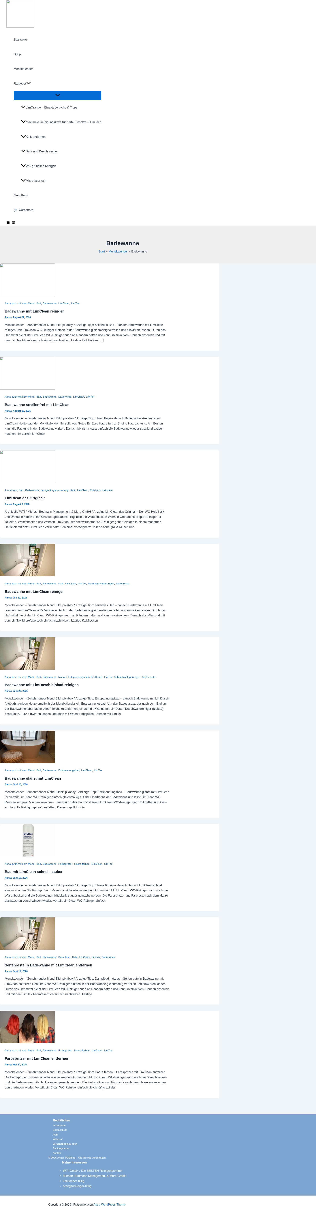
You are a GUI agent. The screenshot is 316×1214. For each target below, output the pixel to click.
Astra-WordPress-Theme (109, 1204)
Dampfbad (64, 957)
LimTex (75, 303)
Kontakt (54, 1152)
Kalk (72, 490)
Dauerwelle (64, 396)
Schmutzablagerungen (101, 583)
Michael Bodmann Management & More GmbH (94, 1176)
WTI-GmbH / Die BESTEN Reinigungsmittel (92, 1170)
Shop (17, 54)
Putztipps (95, 490)
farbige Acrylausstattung (55, 490)
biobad (62, 677)
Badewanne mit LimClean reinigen (35, 311)
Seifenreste (122, 583)
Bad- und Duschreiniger (42, 151)
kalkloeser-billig (73, 1181)
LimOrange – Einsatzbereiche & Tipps (51, 107)
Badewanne (50, 303)
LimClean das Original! (25, 498)
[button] (28, 83)
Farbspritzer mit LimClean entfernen (36, 1058)
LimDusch (96, 677)
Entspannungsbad (78, 677)
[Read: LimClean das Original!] (27, 482)
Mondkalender (23, 69)
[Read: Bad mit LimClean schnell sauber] (27, 855)
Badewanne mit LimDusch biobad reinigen (42, 685)
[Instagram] (13, 223)
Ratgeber (20, 83)
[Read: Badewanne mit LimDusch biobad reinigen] (27, 668)
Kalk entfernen (36, 137)
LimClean (63, 303)
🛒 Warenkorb (23, 210)
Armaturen (11, 490)
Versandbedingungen (62, 1143)
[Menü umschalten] (57, 95)
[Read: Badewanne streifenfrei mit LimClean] (27, 388)
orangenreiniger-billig (77, 1186)
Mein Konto (21, 195)
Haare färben (82, 863)
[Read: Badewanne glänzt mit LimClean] (27, 762)
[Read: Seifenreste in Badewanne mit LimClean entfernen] (27, 949)
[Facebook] (8, 223)
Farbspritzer (65, 863)
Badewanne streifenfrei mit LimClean (37, 405)
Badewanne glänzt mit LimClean (33, 778)
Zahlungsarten (58, 1148)
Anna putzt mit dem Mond (20, 303)
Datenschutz (57, 1129)
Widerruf (55, 1139)
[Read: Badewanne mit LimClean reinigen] (27, 295)
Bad (38, 303)
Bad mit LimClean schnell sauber (34, 872)
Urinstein (107, 490)
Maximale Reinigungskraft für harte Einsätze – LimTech (63, 122)
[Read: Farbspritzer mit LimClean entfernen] (27, 1042)
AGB (53, 1134)
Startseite (20, 39)
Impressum (57, 1125)
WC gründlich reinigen (41, 166)
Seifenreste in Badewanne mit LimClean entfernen (48, 965)
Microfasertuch (36, 180)
